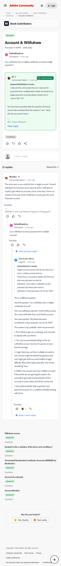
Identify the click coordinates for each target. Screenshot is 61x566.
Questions (9, 16)
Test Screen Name (26, 258)
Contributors (10, 137)
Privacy (38, 553)
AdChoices (48, 562)
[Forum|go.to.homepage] (21, 5)
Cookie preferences (13, 558)
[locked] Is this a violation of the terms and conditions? (28, 447)
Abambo (13, 176)
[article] (30, 197)
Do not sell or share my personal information (22, 562)
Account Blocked (12, 490)
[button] (5, 6)
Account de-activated (14, 477)
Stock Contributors (40, 13)
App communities (22, 13)
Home (8, 13)
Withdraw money (12, 433)
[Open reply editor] (30, 156)
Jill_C (14, 76)
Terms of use (29, 553)
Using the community (14, 553)
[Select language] (42, 5)
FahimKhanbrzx (16, 53)
